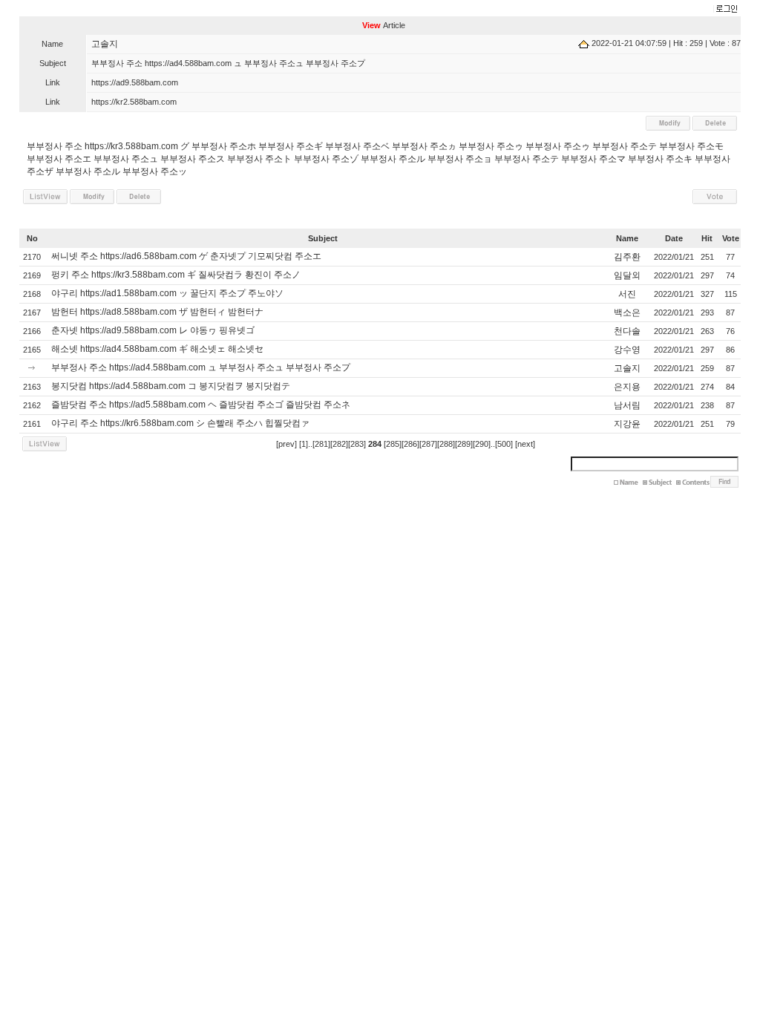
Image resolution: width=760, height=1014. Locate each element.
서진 (627, 294)
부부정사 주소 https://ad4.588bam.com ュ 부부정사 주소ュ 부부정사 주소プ (200, 367)
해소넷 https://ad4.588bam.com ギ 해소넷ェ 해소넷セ (157, 349)
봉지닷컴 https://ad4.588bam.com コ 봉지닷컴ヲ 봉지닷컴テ (170, 386)
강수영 (627, 349)
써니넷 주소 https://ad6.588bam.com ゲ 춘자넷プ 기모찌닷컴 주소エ (186, 256)
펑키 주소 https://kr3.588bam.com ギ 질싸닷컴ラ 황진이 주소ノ (176, 274)
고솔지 (104, 44)
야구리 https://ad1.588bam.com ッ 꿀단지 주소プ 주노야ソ (167, 293)
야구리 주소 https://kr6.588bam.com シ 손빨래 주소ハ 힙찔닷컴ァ (180, 423)
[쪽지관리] (725, 9)
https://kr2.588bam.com (134, 101)
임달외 (627, 275)
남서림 (627, 405)
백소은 (627, 312)
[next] (525, 443)
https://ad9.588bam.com (134, 82)
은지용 (627, 387)
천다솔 (627, 331)
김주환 (627, 257)
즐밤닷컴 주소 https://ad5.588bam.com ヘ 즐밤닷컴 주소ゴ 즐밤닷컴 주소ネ (200, 404)
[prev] (286, 443)
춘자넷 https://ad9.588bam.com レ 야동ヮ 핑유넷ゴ (153, 330)
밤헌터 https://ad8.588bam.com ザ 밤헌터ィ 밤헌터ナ (157, 312)
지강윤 (627, 424)
